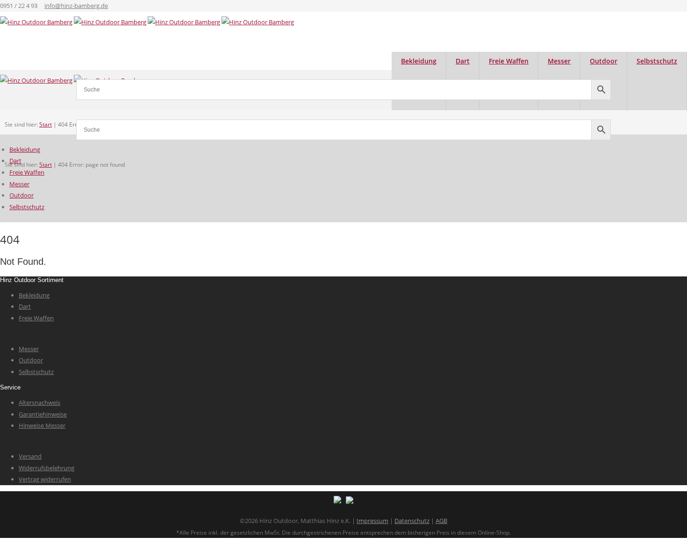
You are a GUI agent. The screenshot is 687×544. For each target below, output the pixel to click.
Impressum (372, 520)
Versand (30, 456)
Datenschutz (411, 520)
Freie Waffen (26, 172)
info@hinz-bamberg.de (76, 5)
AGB (441, 520)
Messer (19, 184)
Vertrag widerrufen (45, 479)
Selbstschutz (657, 61)
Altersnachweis (39, 402)
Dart (15, 160)
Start (45, 165)
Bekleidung (24, 149)
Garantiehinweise (43, 414)
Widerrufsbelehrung (46, 468)
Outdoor (21, 195)
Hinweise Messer (42, 425)
